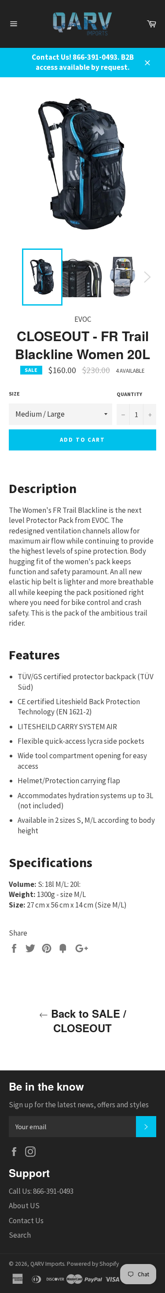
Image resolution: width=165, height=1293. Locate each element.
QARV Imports (47, 1264)
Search (20, 1235)
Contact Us (26, 1220)
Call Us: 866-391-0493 (41, 1191)
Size (14, 393)
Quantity (129, 394)
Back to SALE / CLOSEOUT (87, 1020)
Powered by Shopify (93, 1264)
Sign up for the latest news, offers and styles (79, 1104)
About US (24, 1205)
